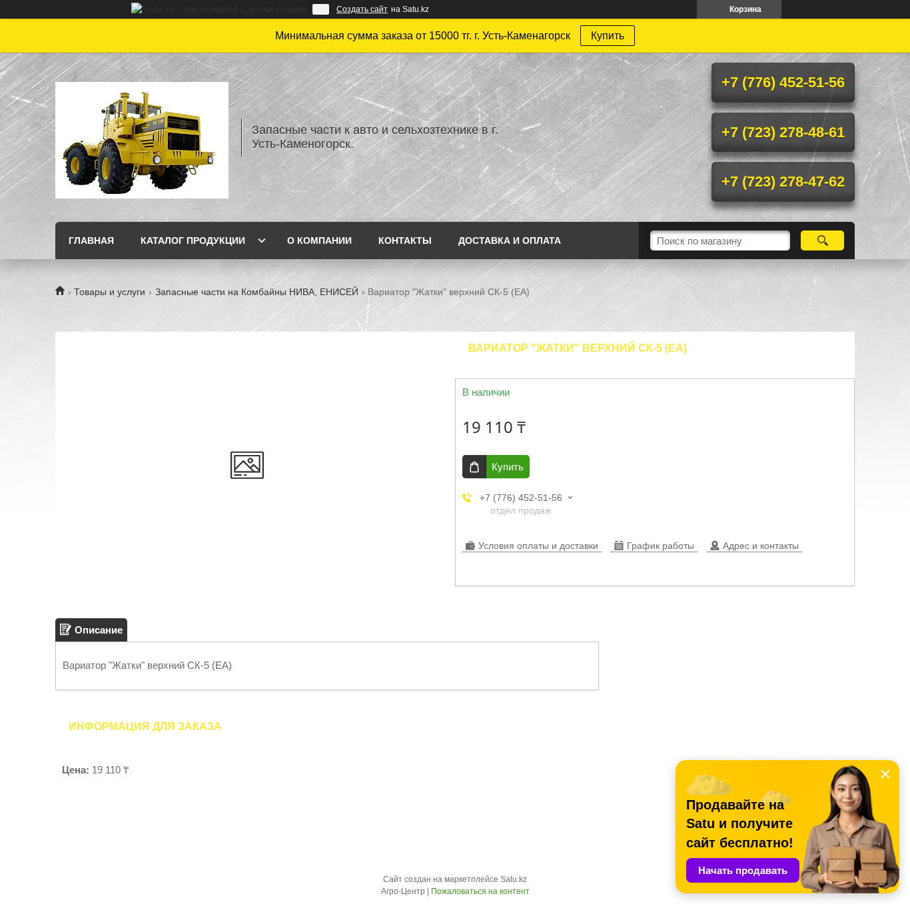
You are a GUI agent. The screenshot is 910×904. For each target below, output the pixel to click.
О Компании (319, 240)
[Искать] (822, 240)
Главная (91, 240)
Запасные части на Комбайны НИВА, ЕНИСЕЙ (256, 291)
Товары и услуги (109, 291)
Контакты (405, 240)
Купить (607, 35)
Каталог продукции (193, 240)
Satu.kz (513, 879)
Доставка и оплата (509, 240)
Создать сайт (362, 9)
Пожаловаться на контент (480, 891)
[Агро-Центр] (141, 137)
